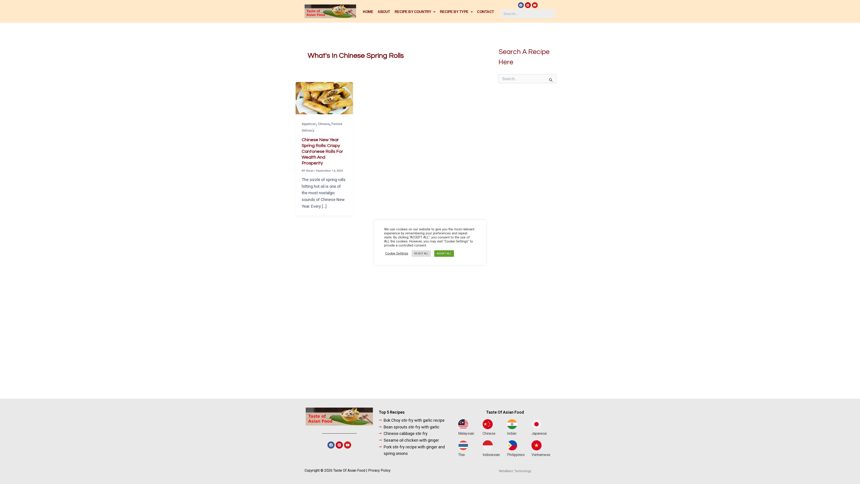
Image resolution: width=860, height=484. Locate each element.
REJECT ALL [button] (421, 253)
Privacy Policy (379, 470)
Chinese (324, 124)
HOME (368, 12)
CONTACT (485, 12)
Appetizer (309, 124)
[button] (415, 12)
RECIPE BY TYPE (454, 12)
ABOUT (384, 12)
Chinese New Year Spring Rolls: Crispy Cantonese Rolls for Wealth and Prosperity (322, 151)
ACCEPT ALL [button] (444, 253)
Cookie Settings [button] (396, 253)
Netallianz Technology (515, 471)
